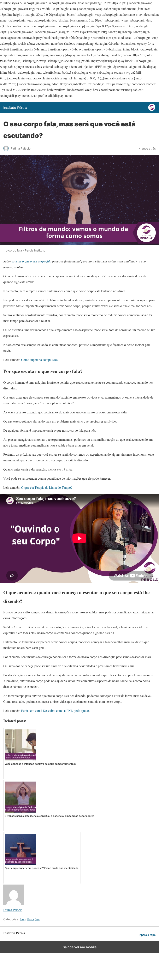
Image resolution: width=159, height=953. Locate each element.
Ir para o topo (147, 934)
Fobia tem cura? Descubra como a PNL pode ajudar (55, 710)
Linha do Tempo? (60, 487)
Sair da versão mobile (79, 947)
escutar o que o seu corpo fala (31, 261)
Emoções (33, 919)
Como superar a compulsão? (39, 359)
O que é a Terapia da (34, 487)
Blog (23, 919)
